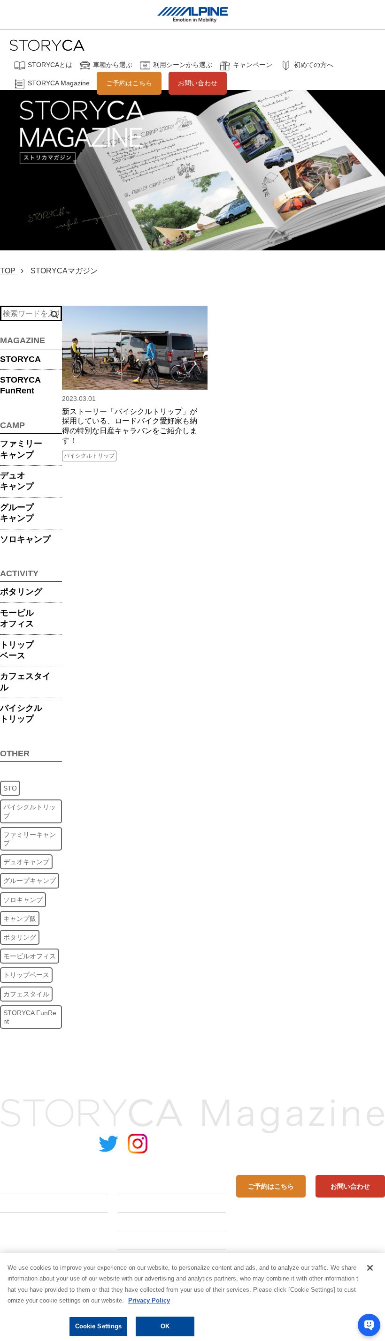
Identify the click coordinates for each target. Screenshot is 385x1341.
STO (10, 788)
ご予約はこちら (129, 83)
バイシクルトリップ (21, 713)
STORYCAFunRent (20, 385)
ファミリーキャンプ (21, 449)
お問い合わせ (197, 83)
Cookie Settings (98, 1326)
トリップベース (17, 650)
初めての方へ (313, 64)
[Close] (370, 1268)
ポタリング (21, 591)
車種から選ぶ (112, 64)
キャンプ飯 (19, 918)
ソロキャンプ (25, 539)
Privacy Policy (149, 1300)
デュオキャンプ (17, 481)
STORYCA (20, 359)
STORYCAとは (50, 64)
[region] (192, 1297)
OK (165, 1326)
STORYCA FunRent (29, 1017)
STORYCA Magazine (59, 83)
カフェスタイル (25, 681)
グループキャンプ (17, 513)
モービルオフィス (17, 618)
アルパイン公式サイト (347, 1145)
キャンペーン (252, 64)
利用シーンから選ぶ (182, 64)
